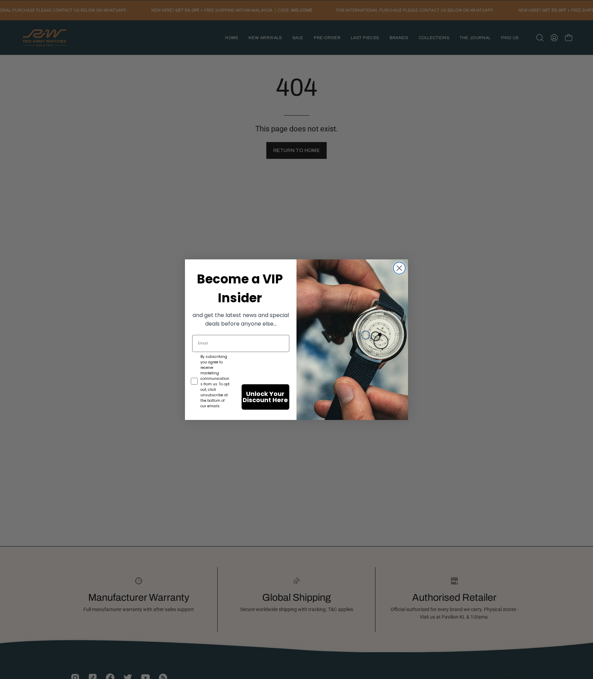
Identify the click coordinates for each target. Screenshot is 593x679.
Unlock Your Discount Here (265, 396)
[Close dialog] (399, 268)
